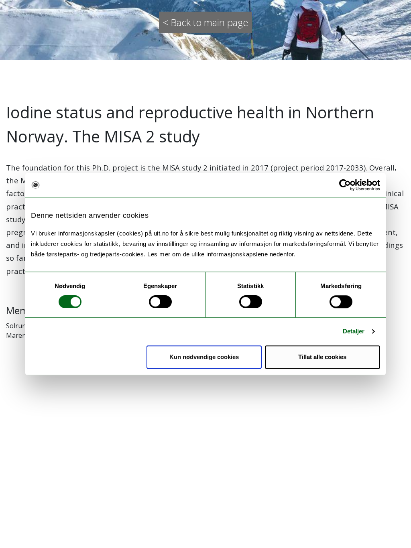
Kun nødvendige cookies (204, 356)
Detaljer (354, 331)
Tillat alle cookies (322, 356)
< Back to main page (205, 22)
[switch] (160, 301)
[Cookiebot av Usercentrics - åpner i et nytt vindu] (345, 185)
